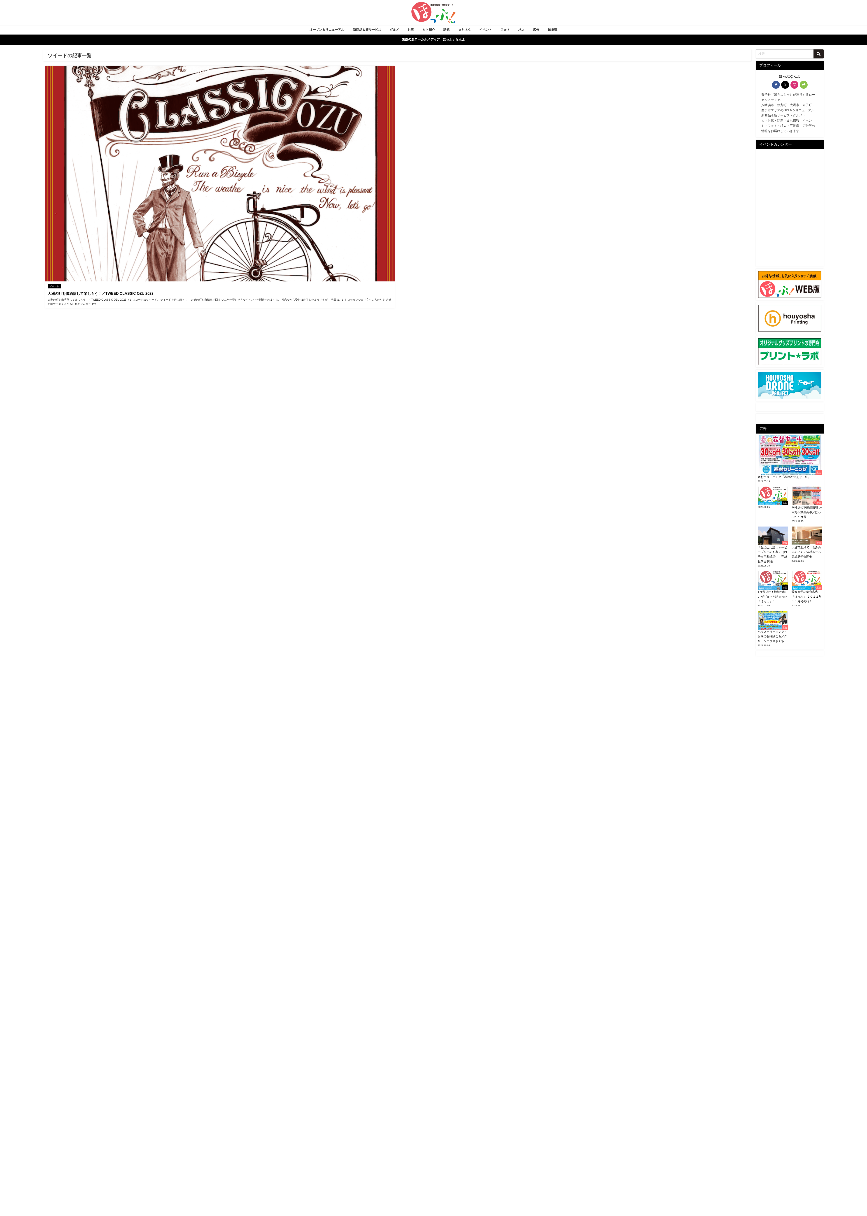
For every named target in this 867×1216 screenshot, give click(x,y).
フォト (505, 29)
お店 (411, 29)
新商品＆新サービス (367, 29)
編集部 (552, 29)
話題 (446, 29)
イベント (485, 29)
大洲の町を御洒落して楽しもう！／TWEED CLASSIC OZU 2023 (101, 293)
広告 (536, 29)
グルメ (394, 29)
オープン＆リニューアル (327, 29)
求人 (521, 29)
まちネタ (464, 29)
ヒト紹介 (428, 29)
